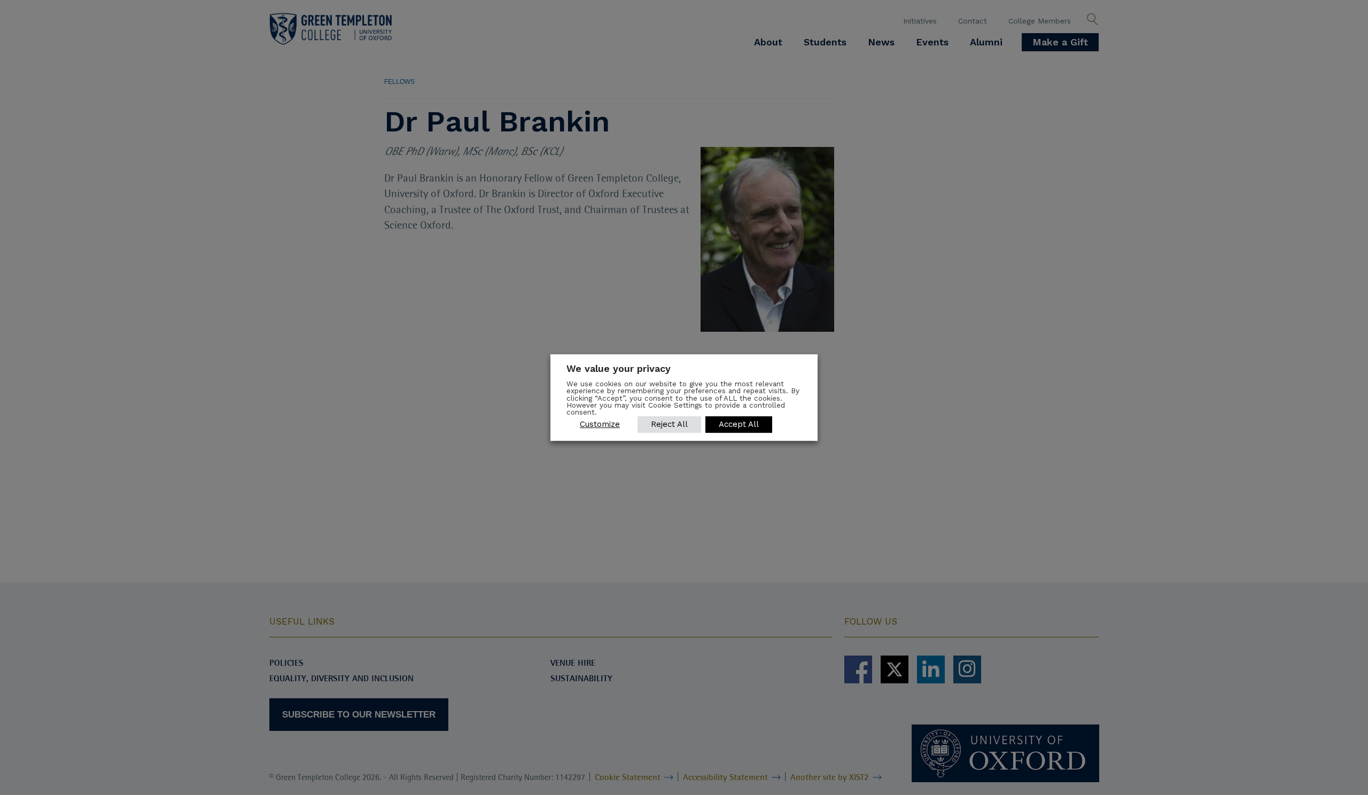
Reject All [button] (669, 424)
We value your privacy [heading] (618, 368)
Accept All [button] (739, 424)
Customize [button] (600, 424)
